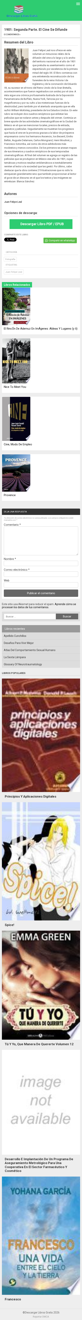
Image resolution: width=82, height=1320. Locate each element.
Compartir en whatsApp (62, 240)
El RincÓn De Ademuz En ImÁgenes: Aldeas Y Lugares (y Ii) (40, 328)
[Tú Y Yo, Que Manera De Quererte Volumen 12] (41, 1040)
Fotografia (10, 259)
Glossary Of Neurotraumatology (23, 664)
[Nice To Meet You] (16, 361)
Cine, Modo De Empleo (18, 444)
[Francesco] (41, 1295)
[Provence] (16, 473)
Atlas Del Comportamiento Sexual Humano (29, 650)
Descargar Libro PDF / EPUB (42, 224)
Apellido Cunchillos (15, 635)
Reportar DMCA (41, 1316)
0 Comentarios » (12, 34)
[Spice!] (41, 921)
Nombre (10, 559)
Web (6, 580)
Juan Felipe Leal (13, 272)
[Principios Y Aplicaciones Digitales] (41, 792)
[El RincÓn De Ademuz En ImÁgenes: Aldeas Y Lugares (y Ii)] (16, 306)
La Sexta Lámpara (15, 657)
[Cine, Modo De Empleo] (16, 419)
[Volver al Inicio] (21, 11)
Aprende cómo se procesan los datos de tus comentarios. (39, 606)
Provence (10, 495)
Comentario (12, 524)
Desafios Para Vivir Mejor (19, 643)
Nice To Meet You (15, 387)
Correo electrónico (17, 569)
